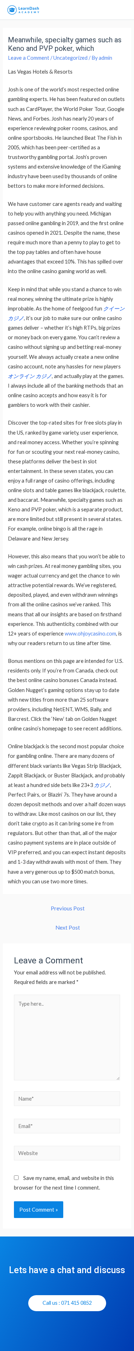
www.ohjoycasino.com (90, 634)
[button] (67, 1303)
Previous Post (68, 908)
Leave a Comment (28, 58)
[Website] (67, 1154)
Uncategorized (70, 58)
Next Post (67, 927)
